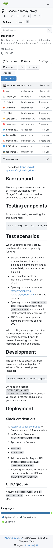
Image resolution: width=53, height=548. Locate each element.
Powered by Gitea (13, 538)
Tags (45, 61)
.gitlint (9, 113)
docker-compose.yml (12, 129)
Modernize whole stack (32, 102)
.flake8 (9, 102)
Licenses (29, 545)
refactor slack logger (31, 107)
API (37, 545)
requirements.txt (12, 151)
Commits (11, 61)
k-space (11, 11)
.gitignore (10, 107)
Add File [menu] (7, 72)
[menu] (18, 545)
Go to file (33, 67)
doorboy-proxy (27, 11)
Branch (28, 61)
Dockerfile (11, 135)
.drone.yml (11, 96)
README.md (12, 146)
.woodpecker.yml (12, 124)
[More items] (49, 22)
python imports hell (30, 135)
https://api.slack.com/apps (25, 426)
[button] (21, 67)
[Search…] (49, 30)
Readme (9, 49)
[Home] (5, 3)
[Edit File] (47, 159)
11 (18, 16)
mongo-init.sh (12, 140)
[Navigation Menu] (49, 3)
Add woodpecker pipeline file (35, 124)
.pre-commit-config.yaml (12, 118)
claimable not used (25, 85)
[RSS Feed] (4, 16)
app (8, 91)
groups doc (26, 129)
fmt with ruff (27, 151)
